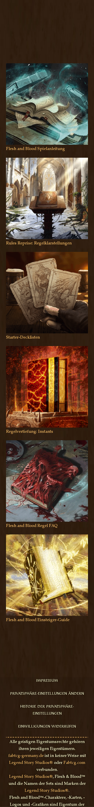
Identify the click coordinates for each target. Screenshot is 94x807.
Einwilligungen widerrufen (47, 727)
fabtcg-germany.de (26, 756)
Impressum (47, 681)
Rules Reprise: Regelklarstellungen (39, 243)
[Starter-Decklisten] (47, 255)
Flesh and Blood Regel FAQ (31, 526)
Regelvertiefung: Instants (29, 432)
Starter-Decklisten (23, 338)
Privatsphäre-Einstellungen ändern (47, 694)
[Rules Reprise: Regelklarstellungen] (47, 161)
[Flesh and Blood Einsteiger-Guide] (47, 537)
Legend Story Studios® (31, 763)
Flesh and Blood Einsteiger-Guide (37, 620)
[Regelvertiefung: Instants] (47, 349)
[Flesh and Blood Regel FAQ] (47, 443)
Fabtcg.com (74, 763)
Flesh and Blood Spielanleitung (35, 149)
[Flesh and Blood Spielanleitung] (47, 66)
